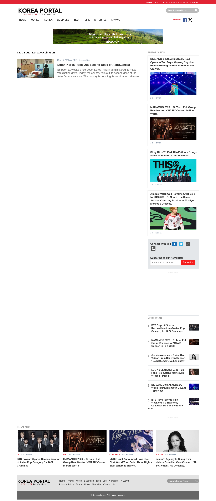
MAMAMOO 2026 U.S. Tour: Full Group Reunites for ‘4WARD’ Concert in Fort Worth (173, 110)
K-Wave (115, 20)
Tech (77, 20)
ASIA (173, 2)
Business (63, 20)
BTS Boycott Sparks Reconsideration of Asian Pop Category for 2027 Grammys (168, 328)
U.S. (156, 2)
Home (22, 20)
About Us (96, 484)
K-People (100, 20)
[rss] (153, 248)
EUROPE (164, 2)
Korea (48, 20)
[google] (188, 243)
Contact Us (109, 484)
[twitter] (181, 243)
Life (87, 20)
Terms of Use (83, 484)
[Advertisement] (173, 293)
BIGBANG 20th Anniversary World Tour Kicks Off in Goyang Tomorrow (168, 388)
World (35, 20)
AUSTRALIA (183, 2)
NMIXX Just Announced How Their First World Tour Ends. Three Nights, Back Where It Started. (131, 462)
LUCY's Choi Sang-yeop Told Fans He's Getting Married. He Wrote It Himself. (167, 373)
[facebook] (175, 243)
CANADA (194, 2)
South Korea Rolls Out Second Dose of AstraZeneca (93, 64)
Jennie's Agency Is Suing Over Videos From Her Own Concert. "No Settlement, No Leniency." (168, 358)
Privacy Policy (66, 484)
